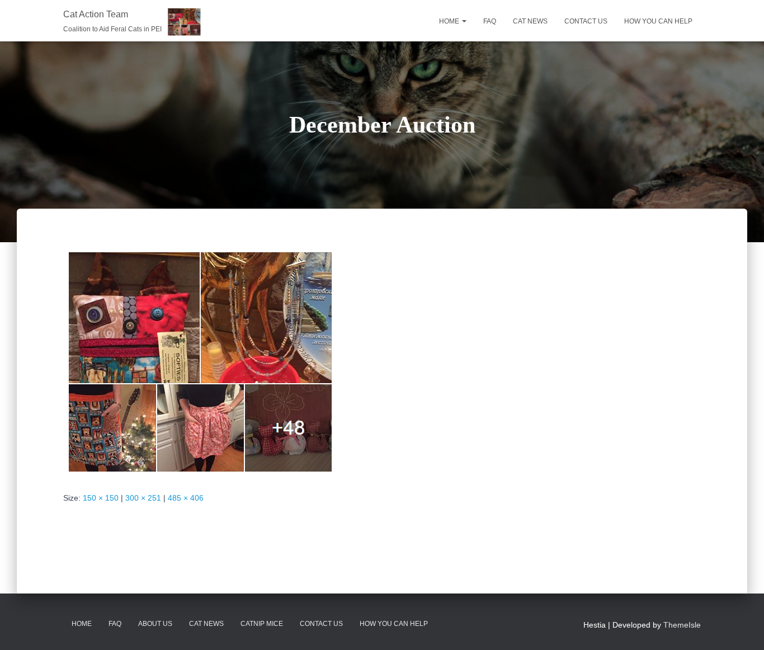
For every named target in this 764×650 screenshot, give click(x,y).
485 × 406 (186, 497)
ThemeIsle (682, 624)
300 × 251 (143, 497)
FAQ (489, 21)
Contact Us (321, 624)
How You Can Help (394, 624)
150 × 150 (101, 497)
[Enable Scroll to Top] (742, 628)
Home (450, 21)
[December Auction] (198, 360)
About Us (155, 624)
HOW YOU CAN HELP (658, 21)
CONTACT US (585, 21)
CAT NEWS (530, 21)
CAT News (206, 624)
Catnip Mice (261, 624)
